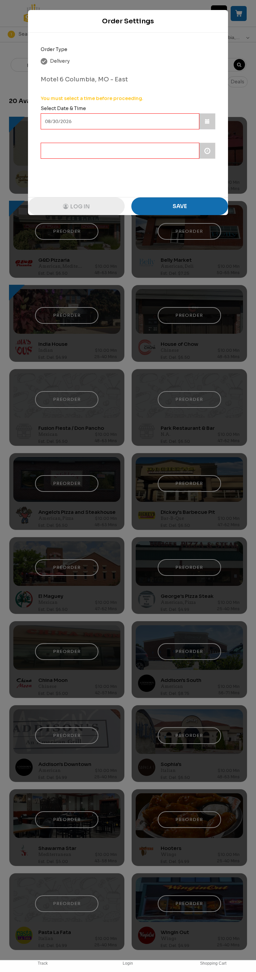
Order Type (54, 49)
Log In (79, 206)
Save (180, 206)
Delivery (59, 61)
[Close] (216, 21)
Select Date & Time (63, 108)
